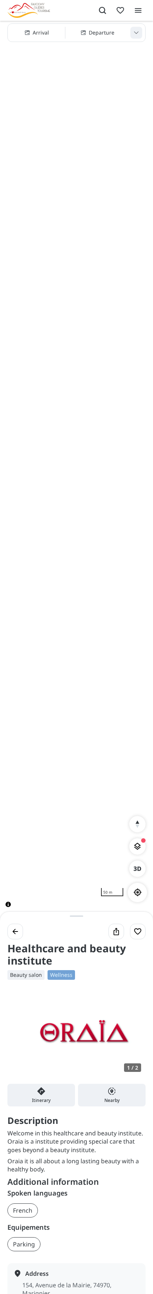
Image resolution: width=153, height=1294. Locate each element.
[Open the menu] (138, 10)
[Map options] (137, 846)
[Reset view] (137, 824)
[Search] (102, 10)
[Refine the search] (136, 33)
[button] (76, 32)
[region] (76, 470)
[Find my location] (137, 892)
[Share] (116, 931)
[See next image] (132, 1036)
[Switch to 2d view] (137, 869)
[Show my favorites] (120, 10)
